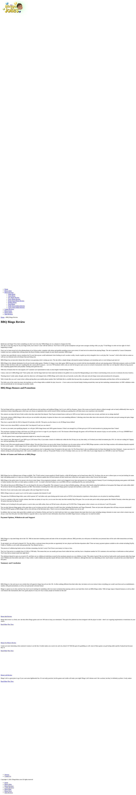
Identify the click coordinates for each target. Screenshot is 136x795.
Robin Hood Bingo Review (16, 301)
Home (2, 317)
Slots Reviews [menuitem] (8, 792)
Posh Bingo (11, 304)
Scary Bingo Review (14, 299)
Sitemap (6, 774)
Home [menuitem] (6, 782)
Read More (4, 624)
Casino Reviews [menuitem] (9, 787)
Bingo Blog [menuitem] (7, 789)
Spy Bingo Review (13, 297)
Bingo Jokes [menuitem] (8, 784)
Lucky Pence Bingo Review (16, 307)
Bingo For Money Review (8, 643)
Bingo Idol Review (6, 616)
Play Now (11, 624)
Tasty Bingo (11, 296)
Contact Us (7, 776)
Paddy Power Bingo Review (16, 306)
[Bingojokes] (14, 15)
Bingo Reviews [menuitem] (9, 786)
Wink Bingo (11, 294)
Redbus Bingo (12, 302)
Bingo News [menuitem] (8, 791)
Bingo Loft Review (6, 675)
